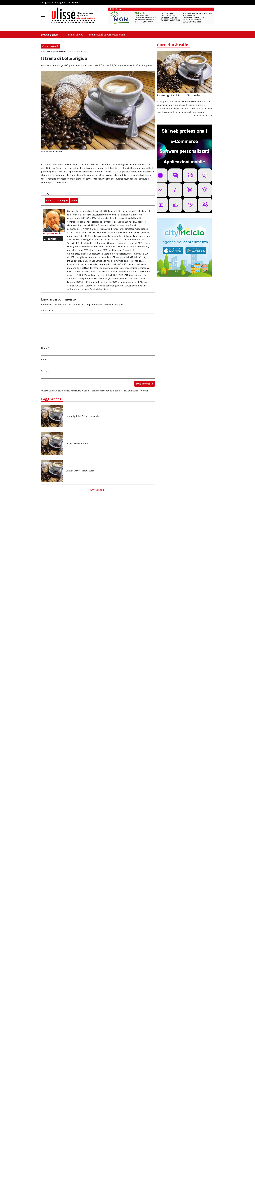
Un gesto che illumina (77, 443)
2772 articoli (50, 238)
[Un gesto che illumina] (52, 443)
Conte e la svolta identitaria (80, 470)
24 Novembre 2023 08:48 (77, 51)
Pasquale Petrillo (58, 51)
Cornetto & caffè (50, 46)
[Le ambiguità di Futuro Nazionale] (52, 416)
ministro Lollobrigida (57, 200)
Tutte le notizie (98, 489)
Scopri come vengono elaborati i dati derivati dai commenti (120, 390)
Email (45, 359)
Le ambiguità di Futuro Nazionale (82, 416)
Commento (47, 310)
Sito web (45, 371)
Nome (45, 348)
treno (74, 200)
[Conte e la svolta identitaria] (52, 471)
